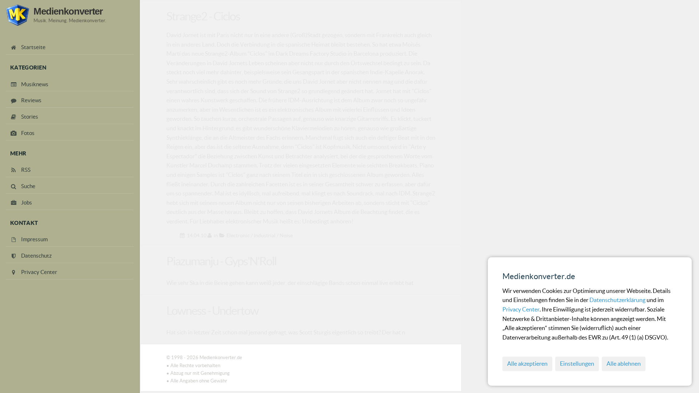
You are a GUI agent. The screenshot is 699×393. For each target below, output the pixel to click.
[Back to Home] (17, 15)
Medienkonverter (68, 11)
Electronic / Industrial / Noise (259, 235)
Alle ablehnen (624, 363)
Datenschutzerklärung (618, 300)
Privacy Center (521, 309)
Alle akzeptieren (527, 363)
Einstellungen (577, 363)
